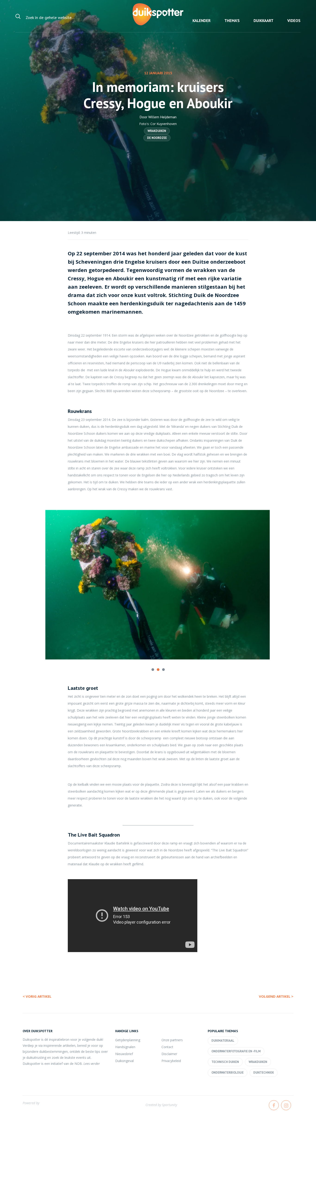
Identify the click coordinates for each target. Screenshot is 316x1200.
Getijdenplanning (127, 1040)
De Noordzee (157, 138)
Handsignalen (125, 1046)
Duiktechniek (263, 1072)
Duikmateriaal (222, 1040)
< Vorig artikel (37, 996)
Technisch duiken (225, 1062)
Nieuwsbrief (124, 1053)
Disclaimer (169, 1053)
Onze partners (172, 1040)
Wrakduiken (157, 131)
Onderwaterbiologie (227, 1072)
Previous (37, 580)
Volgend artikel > (276, 996)
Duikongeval (124, 1060)
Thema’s (232, 20)
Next (278, 580)
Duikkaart (263, 20)
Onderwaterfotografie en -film (236, 1051)
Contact (167, 1046)
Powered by (31, 1102)
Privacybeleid (171, 1060)
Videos (294, 20)
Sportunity (169, 1104)
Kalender (201, 20)
